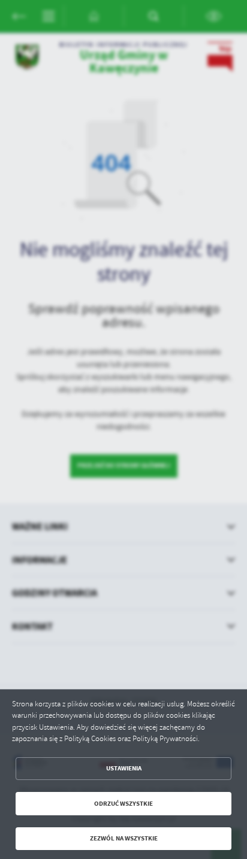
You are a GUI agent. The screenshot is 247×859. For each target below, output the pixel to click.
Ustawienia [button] (123, 768)
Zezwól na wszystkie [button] (124, 838)
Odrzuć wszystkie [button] (123, 803)
